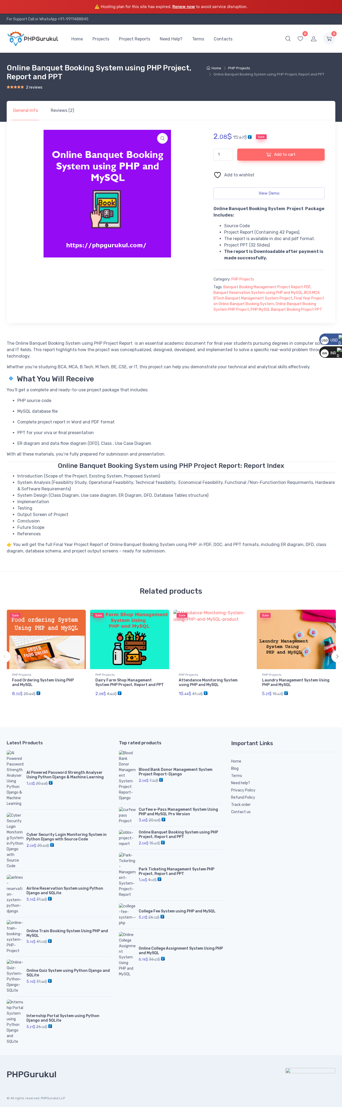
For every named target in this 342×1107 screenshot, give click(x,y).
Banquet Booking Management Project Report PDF (266, 287)
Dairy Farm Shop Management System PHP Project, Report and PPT (129, 682)
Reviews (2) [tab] (62, 110)
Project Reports (134, 38)
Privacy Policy (243, 790)
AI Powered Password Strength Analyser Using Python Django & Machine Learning (65, 774)
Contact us (241, 812)
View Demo (269, 193)
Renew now (183, 6)
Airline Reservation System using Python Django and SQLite (64, 890)
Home (77, 38)
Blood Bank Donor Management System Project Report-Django (175, 771)
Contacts (223, 38)
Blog (235, 768)
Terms (198, 38)
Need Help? (171, 38)
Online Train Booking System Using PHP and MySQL (67, 933)
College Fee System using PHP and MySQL (177, 911)
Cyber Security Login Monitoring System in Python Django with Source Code (66, 836)
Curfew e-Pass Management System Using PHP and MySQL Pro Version (178, 811)
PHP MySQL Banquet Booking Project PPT (286, 309)
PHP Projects (239, 68)
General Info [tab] (25, 110)
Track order (241, 804)
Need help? (240, 783)
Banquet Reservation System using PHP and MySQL (257, 292)
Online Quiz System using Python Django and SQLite (68, 972)
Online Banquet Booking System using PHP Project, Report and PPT (178, 834)
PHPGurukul (31, 1074)
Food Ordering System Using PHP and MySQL (43, 682)
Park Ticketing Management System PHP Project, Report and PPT (176, 871)
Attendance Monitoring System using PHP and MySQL (208, 682)
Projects (100, 38)
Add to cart (284, 154)
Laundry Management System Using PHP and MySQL (295, 682)
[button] (288, 38)
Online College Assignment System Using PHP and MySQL (181, 950)
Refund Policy (243, 797)
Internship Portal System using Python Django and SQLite (62, 1018)
